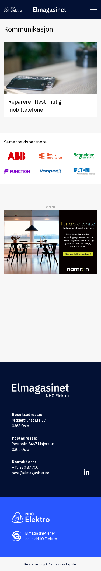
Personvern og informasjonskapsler (50, 564)
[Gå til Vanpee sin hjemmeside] (50, 171)
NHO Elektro (46, 538)
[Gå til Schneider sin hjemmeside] (84, 156)
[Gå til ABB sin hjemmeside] (17, 156)
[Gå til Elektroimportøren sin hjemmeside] (50, 156)
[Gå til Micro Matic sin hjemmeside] (17, 171)
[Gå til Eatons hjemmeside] (84, 171)
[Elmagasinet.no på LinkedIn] (86, 472)
